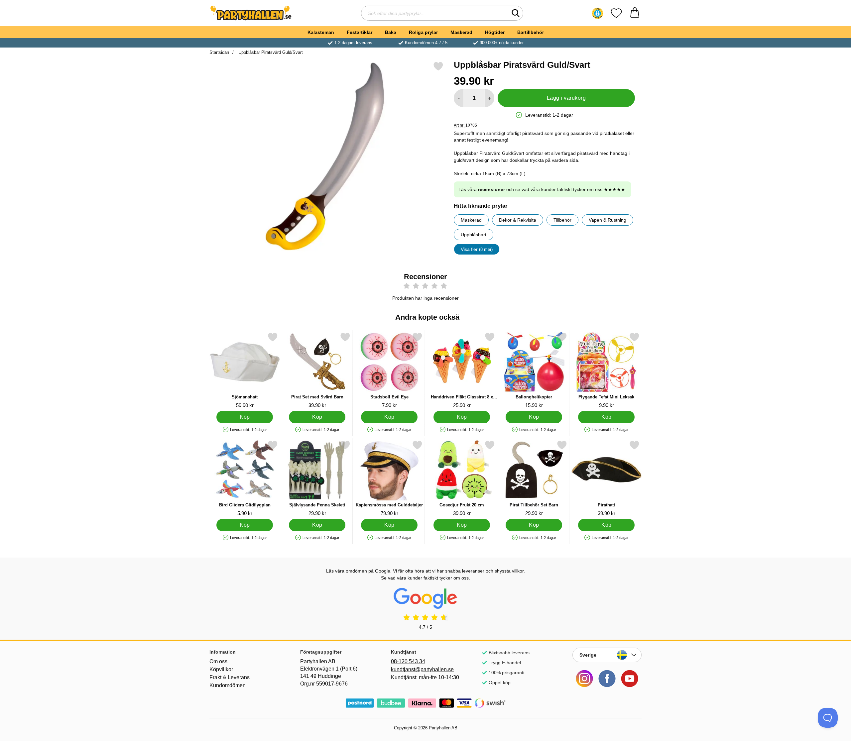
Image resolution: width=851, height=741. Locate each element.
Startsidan (219, 52)
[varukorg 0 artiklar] (635, 13)
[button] (597, 13)
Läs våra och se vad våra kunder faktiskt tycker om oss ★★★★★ (541, 189)
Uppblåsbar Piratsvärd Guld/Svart (270, 52)
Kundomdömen (227, 685)
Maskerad (461, 32)
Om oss (218, 661)
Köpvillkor (221, 669)
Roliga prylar (423, 32)
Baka (390, 32)
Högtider (495, 32)
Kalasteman (320, 32)
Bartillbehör (530, 32)
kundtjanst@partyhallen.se (422, 669)
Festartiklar (359, 32)
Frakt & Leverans (229, 677)
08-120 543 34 (408, 661)
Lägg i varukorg (566, 98)
